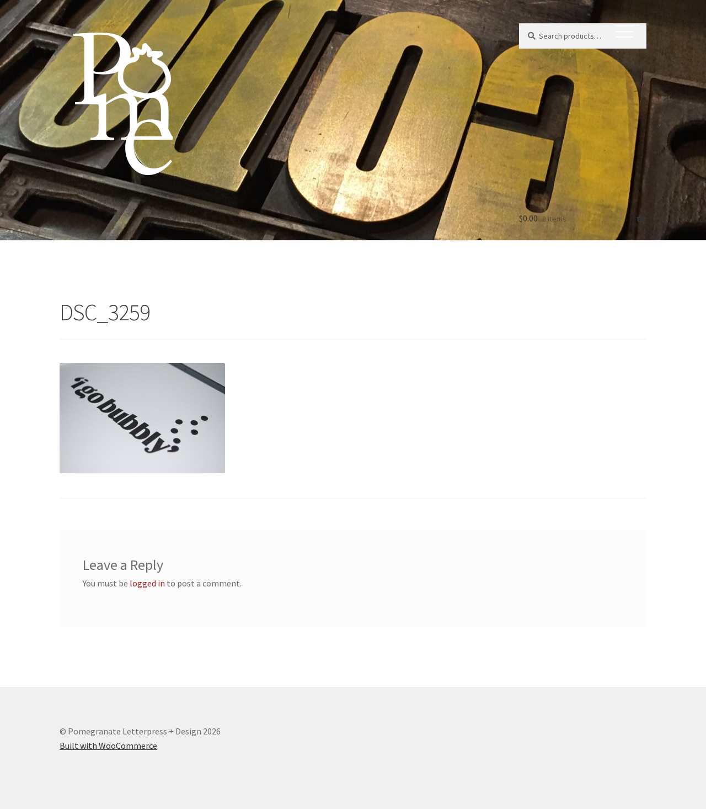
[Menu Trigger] (624, 30)
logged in (147, 583)
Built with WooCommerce (108, 745)
